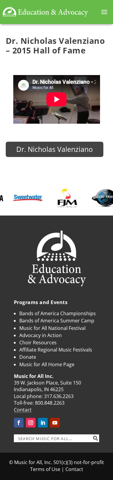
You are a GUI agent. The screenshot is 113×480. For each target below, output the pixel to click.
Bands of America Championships (57, 313)
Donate (27, 357)
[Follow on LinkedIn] (43, 422)
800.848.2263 (49, 403)
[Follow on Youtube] (55, 422)
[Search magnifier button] (95, 438)
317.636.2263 (59, 396)
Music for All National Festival (52, 328)
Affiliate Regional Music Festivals (55, 349)
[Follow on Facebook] (19, 422)
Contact (23, 409)
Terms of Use (45, 469)
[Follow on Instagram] (31, 422)
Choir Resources (38, 342)
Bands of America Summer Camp (56, 320)
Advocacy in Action (40, 335)
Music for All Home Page (46, 364)
